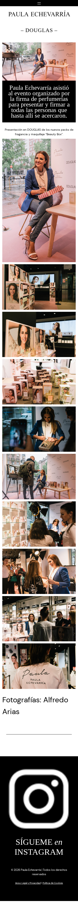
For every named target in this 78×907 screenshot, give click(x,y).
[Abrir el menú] (39, 3)
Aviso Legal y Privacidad (28, 883)
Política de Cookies (53, 883)
